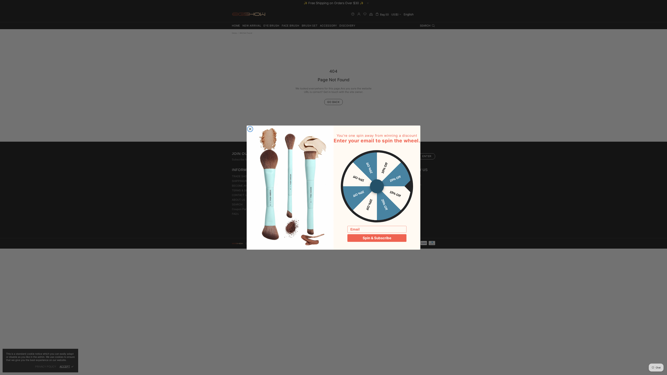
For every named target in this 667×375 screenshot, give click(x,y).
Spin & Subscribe (377, 238)
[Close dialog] (250, 129)
